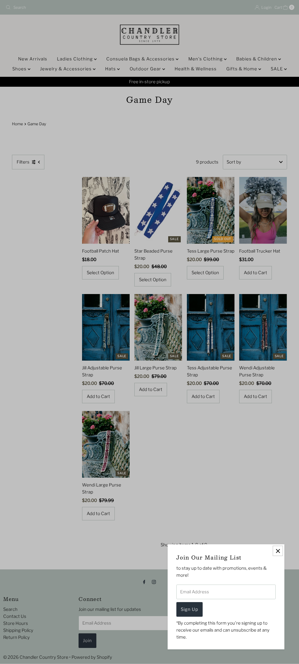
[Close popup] (278, 551)
